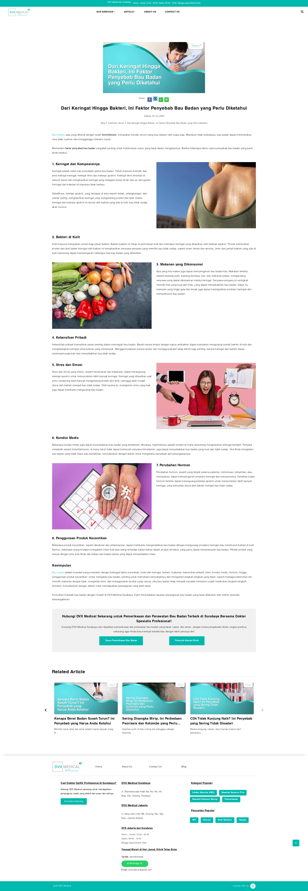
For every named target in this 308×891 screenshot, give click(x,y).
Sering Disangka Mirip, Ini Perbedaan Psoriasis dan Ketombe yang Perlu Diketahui (152, 721)
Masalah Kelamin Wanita (205, 799)
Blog (103, 123)
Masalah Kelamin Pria (233, 793)
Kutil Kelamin (225, 820)
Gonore (207, 820)
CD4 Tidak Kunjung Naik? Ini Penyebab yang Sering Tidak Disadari (221, 721)
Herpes (242, 820)
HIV (194, 820)
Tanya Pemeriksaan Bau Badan (121, 641)
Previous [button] (46, 710)
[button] (302, 12)
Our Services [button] (104, 12)
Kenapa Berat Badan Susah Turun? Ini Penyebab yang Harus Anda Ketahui (84, 721)
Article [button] (129, 12)
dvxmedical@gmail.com (140, 870)
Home (98, 767)
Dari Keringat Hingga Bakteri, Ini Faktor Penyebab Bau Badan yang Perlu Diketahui (167, 123)
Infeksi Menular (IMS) (203, 793)
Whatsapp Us (136, 864)
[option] (86, 710)
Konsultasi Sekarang (73, 801)
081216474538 (136, 857)
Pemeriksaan (231, 799)
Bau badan (58, 135)
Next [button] (262, 710)
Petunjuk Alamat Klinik (187, 641)
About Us (150, 12)
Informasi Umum (116, 123)
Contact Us (172, 12)
